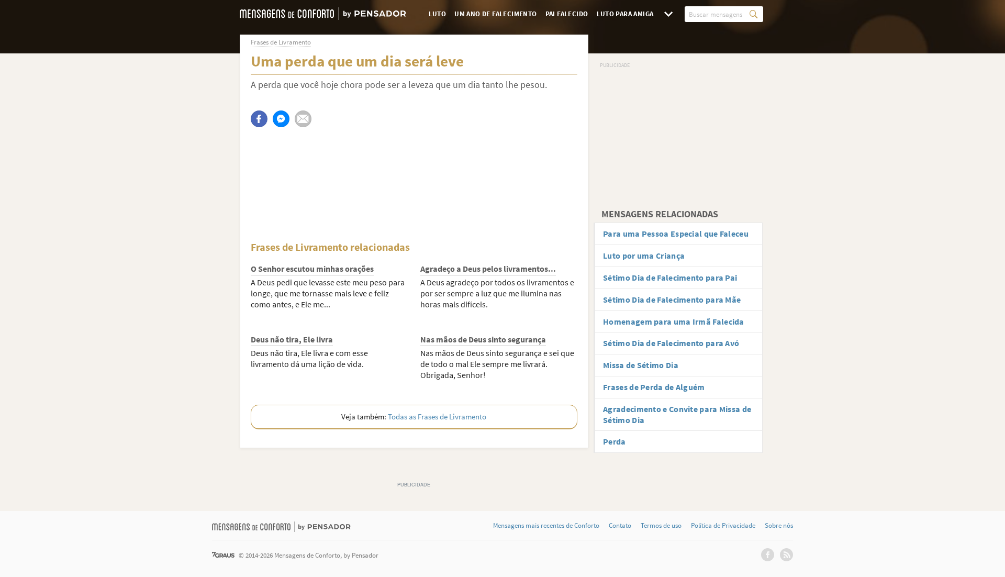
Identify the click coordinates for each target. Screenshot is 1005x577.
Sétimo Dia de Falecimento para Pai (670, 277)
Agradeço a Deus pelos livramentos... (488, 268)
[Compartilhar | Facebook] (259, 118)
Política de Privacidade (723, 525)
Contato (620, 525)
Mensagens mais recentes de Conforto (546, 525)
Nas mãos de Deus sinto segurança (483, 339)
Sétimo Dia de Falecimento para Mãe (672, 299)
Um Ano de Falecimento (495, 13)
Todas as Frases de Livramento (437, 416)
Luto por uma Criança (644, 255)
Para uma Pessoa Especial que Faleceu (676, 233)
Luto (437, 13)
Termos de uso (661, 525)
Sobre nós (779, 525)
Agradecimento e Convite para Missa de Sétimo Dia (677, 414)
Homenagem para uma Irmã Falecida (673, 321)
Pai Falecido (566, 13)
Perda (614, 441)
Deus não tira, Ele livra (292, 339)
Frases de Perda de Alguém (654, 387)
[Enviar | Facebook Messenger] (281, 118)
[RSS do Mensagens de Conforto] (786, 554)
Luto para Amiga (625, 13)
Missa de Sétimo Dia (640, 365)
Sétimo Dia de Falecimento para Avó (671, 343)
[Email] (303, 118)
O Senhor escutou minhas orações (312, 268)
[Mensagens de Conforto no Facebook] (767, 554)
